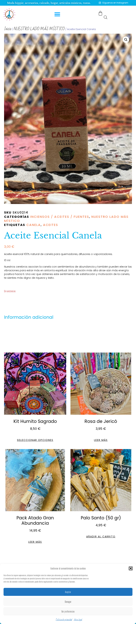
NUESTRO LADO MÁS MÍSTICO (39, 28)
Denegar (68, 601)
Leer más (101, 440)
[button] (130, 568)
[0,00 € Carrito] (100, 13)
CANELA (33, 225)
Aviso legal (78, 619)
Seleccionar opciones (35, 440)
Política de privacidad (64, 619)
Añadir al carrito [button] (100, 536)
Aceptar (68, 592)
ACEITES (50, 225)
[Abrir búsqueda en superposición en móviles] (105, 17)
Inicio (7, 28)
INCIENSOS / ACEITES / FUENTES (59, 216)
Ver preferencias (68, 611)
